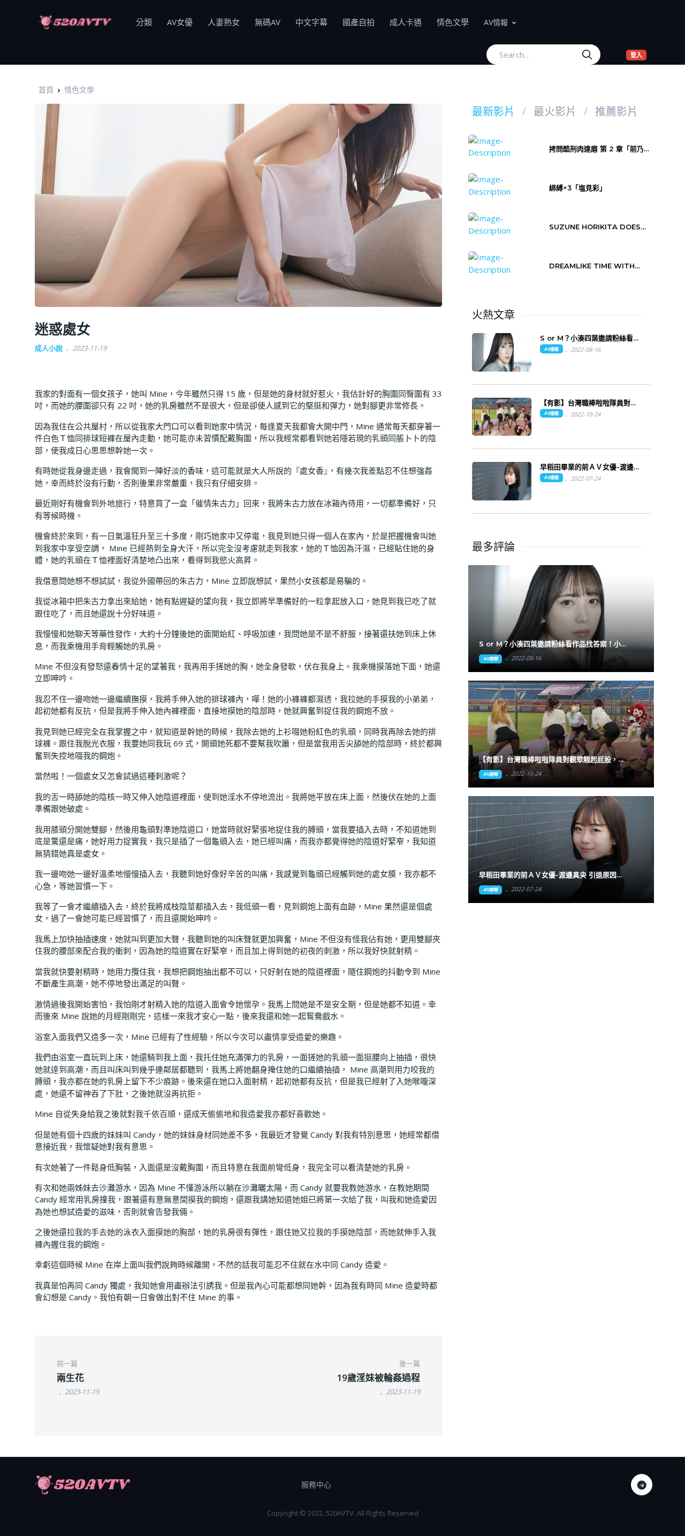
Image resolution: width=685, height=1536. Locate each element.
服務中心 (316, 1484)
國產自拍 (362, 21)
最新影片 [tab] (493, 111)
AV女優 (183, 21)
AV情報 (496, 22)
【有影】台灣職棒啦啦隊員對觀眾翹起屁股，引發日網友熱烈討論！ (588, 402)
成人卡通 (409, 21)
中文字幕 (315, 21)
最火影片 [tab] (555, 111)
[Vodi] (75, 22)
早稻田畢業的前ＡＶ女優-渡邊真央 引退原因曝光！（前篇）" (551, 874)
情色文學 (456, 21)
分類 (147, 21)
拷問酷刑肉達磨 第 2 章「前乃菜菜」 (600, 148)
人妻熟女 (227, 21)
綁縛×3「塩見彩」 (577, 187)
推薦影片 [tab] (616, 111)
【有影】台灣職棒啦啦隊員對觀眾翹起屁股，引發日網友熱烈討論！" (552, 759)
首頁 (46, 89)
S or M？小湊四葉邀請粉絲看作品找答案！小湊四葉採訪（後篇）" (553, 644)
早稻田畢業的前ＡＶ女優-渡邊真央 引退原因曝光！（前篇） (590, 467)
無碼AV (271, 21)
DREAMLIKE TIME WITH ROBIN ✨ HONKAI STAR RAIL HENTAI (593, 266)
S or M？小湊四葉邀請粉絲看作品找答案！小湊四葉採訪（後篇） (591, 338)
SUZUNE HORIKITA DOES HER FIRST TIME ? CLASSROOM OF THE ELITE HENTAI (599, 226)
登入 (638, 54)
